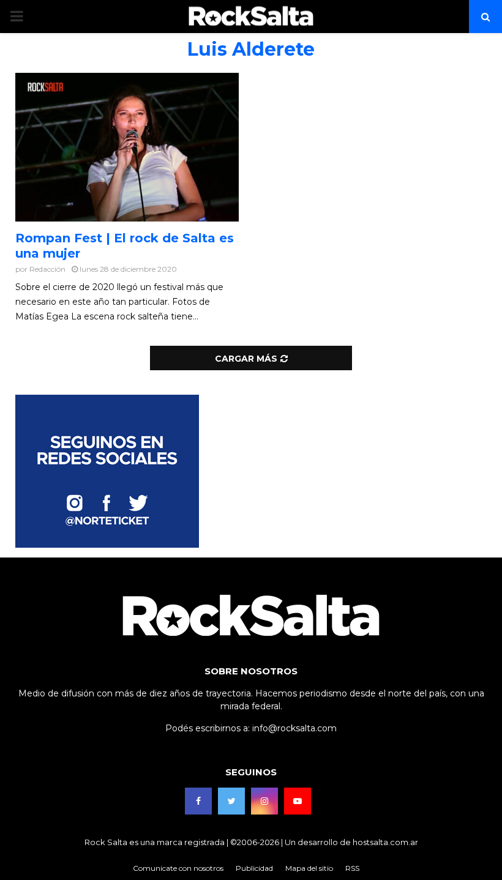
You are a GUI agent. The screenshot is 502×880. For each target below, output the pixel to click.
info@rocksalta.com (294, 728)
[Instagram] (264, 801)
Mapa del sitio (309, 868)
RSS (352, 868)
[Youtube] (297, 801)
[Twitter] (231, 801)
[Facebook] (198, 801)
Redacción (47, 269)
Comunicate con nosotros (178, 868)
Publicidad (254, 868)
